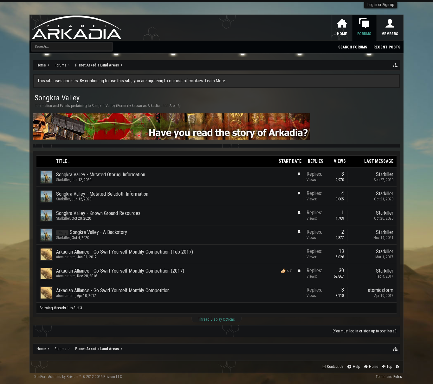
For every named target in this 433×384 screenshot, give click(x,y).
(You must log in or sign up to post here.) (365, 331)
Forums (364, 34)
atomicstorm (65, 257)
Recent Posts (386, 47)
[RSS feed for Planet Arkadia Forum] (398, 367)
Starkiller (63, 180)
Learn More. (215, 80)
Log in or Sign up (380, 5)
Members (389, 34)
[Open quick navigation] (395, 65)
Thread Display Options (216, 319)
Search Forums (352, 47)
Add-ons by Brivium (78, 377)
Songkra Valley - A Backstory (98, 232)
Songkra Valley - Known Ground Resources (98, 213)
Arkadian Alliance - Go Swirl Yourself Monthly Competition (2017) (120, 271)
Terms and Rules (389, 377)
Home (342, 34)
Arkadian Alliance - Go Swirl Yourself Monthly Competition (113, 290)
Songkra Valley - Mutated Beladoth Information (102, 194)
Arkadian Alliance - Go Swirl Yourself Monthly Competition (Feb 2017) (124, 252)
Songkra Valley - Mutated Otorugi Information (100, 175)
